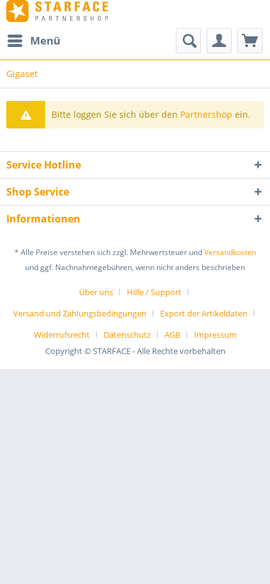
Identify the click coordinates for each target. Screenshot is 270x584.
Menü (45, 40)
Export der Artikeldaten (203, 313)
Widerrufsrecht (62, 334)
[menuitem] (33, 40)
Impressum (215, 334)
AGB (172, 334)
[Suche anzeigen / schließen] (188, 40)
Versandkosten (230, 252)
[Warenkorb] (249, 40)
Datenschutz (127, 334)
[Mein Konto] (219, 40)
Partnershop (206, 114)
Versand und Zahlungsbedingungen (79, 313)
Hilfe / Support (154, 292)
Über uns (96, 292)
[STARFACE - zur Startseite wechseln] (57, 11)
